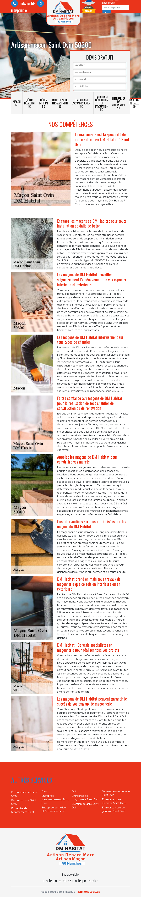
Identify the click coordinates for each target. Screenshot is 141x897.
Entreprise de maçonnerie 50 (118, 103)
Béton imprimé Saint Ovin (23, 802)
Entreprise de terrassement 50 (60, 103)
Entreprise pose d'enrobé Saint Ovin (114, 801)
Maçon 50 (17, 103)
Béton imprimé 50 (43, 103)
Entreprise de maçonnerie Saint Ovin (85, 797)
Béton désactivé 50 (29, 103)
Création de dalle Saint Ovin (85, 805)
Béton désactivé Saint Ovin (24, 794)
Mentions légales (88, 892)
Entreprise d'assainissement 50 (82, 103)
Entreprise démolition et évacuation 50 (101, 103)
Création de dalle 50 (134, 103)
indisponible (27, 3)
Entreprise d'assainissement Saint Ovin (55, 799)
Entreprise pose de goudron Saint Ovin (113, 809)
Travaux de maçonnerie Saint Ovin (116, 793)
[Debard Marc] (70, 849)
